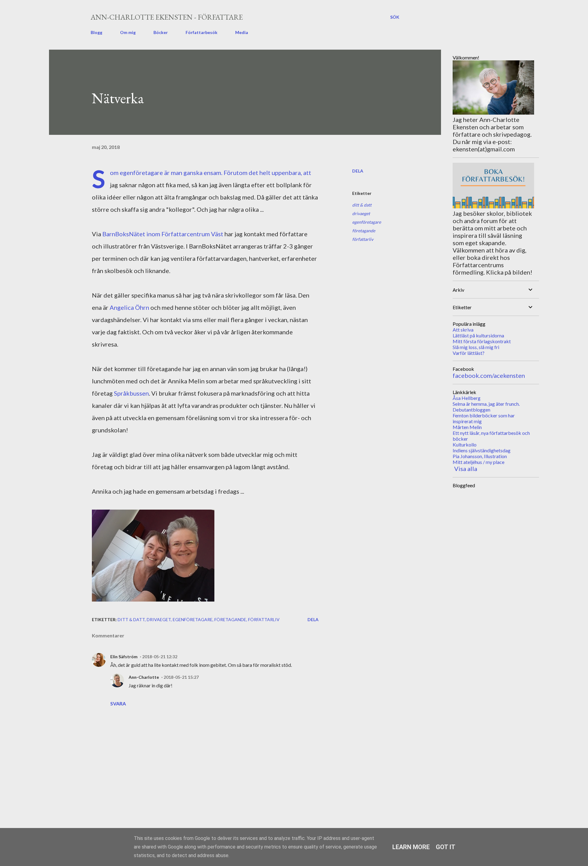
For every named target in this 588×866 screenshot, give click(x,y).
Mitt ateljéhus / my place (478, 462)
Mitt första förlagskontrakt (482, 341)
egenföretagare (366, 222)
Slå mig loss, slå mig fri (476, 347)
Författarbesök (201, 32)
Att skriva (463, 329)
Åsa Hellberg (467, 398)
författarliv (362, 239)
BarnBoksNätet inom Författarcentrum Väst (162, 233)
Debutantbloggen (471, 409)
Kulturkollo (465, 444)
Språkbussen (131, 393)
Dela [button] (357, 170)
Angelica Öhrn (129, 307)
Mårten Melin (467, 427)
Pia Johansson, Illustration (480, 456)
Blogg (96, 32)
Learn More (411, 847)
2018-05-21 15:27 (181, 677)
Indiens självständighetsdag (482, 450)
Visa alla (465, 468)
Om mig (128, 32)
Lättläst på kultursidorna (478, 335)
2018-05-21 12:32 (159, 656)
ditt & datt (361, 204)
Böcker (160, 32)
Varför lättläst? (468, 353)
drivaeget (361, 213)
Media (241, 32)
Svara (118, 703)
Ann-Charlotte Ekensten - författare (167, 17)
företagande (363, 230)
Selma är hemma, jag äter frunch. (486, 404)
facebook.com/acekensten (489, 375)
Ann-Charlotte (144, 677)
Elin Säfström (124, 656)
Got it (445, 847)
